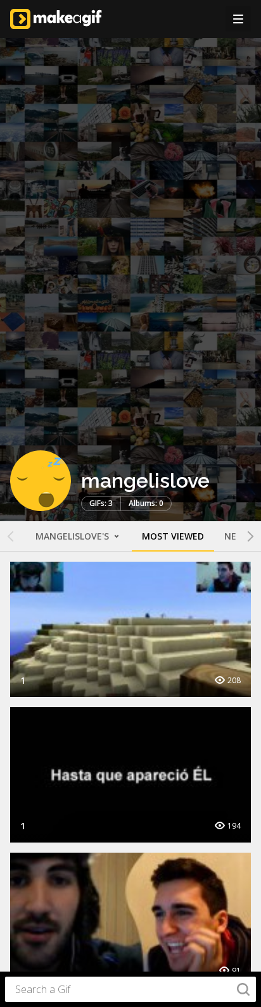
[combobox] (130, 989)
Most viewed (173, 536)
